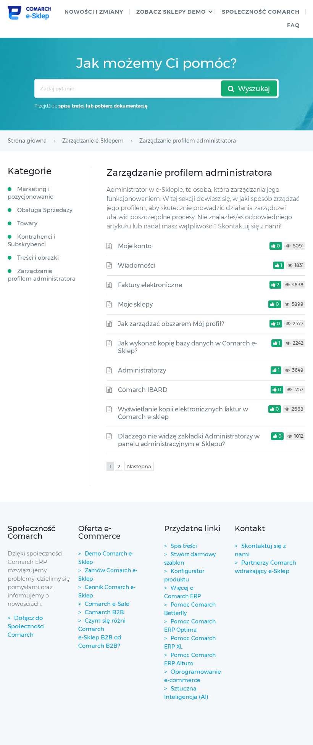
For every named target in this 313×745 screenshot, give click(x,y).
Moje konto (135, 246)
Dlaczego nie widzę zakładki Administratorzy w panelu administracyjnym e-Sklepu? (189, 440)
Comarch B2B (104, 612)
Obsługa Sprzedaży (45, 210)
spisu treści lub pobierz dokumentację (102, 106)
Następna (139, 466)
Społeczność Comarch (261, 11)
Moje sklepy (135, 304)
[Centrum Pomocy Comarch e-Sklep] (30, 13)
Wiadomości (136, 265)
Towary (27, 223)
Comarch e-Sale (107, 603)
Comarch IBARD (143, 389)
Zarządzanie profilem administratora (42, 274)
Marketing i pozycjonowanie (30, 192)
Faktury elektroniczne (150, 285)
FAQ (293, 25)
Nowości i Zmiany (94, 11)
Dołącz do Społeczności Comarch (26, 626)
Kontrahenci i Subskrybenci (31, 240)
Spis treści (184, 546)
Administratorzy (142, 370)
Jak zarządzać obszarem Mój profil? (171, 324)
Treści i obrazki (38, 257)
